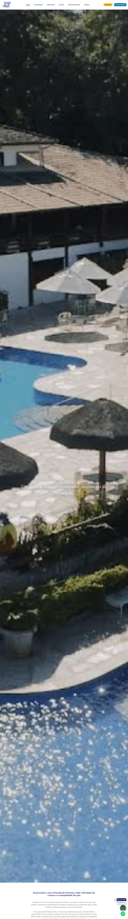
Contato (86, 5)
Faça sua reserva (120, 4)
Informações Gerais (74, 5)
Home (28, 5)
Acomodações (38, 5)
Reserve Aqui (121, 899)
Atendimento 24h (121, 902)
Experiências (51, 5)
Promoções (108, 4)
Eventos (61, 5)
